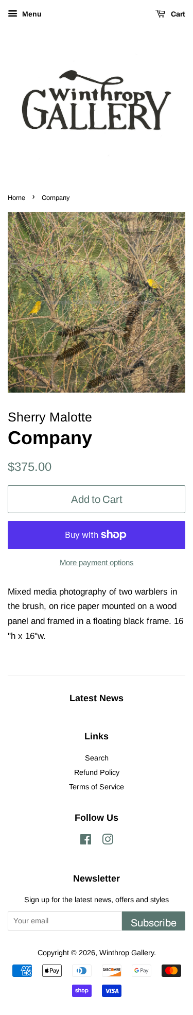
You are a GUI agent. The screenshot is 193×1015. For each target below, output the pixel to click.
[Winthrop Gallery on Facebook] (86, 841)
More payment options (97, 562)
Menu (31, 14)
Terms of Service (96, 787)
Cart (177, 14)
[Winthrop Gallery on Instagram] (107, 841)
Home (16, 197)
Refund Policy (96, 772)
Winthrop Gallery (126, 953)
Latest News (96, 698)
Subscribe (154, 922)
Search (97, 758)
